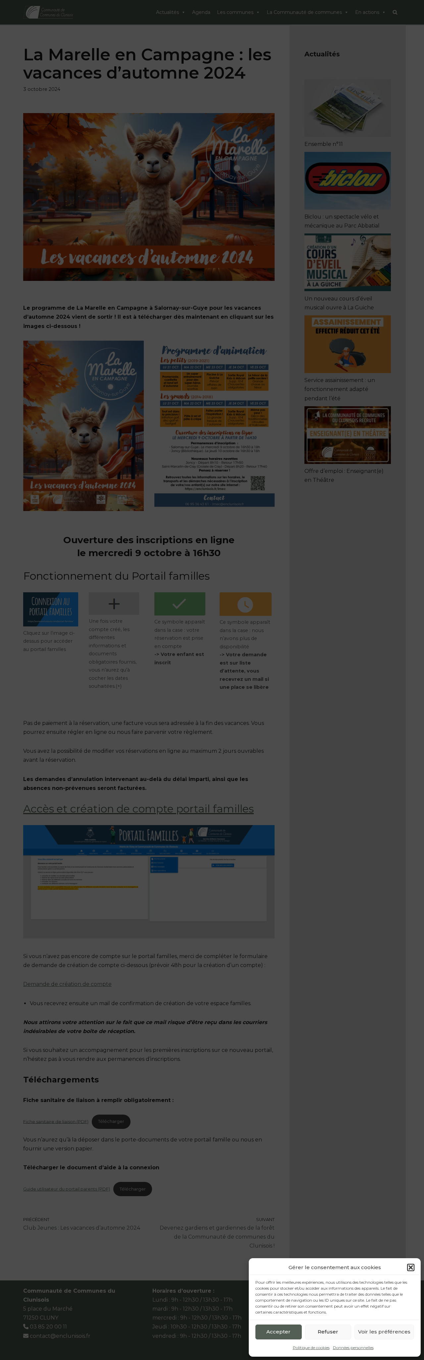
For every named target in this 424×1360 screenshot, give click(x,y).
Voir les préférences (384, 1331)
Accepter (278, 1331)
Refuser (328, 1331)
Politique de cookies (311, 1347)
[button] (410, 1267)
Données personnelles (353, 1347)
